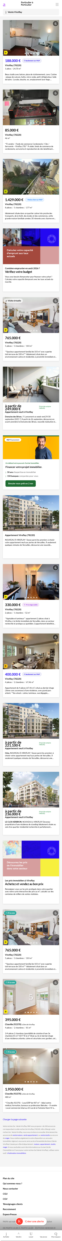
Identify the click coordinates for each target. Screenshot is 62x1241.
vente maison (18, 1135)
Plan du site (8, 1178)
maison (37, 1144)
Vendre (18, 1237)
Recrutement (9, 1209)
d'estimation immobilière (16, 1153)
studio (53, 1144)
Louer (31, 1237)
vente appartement (30, 1135)
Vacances (43, 1237)
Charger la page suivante (15, 1119)
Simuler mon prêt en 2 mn (20, 483)
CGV (5, 1199)
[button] (25, 52)
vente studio (45, 1135)
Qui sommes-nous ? (12, 1183)
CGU (5, 1193)
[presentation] (6, 38)
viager (7, 1138)
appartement (45, 1144)
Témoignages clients (13, 1204)
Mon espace (55, 1237)
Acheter (6, 1237)
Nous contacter (10, 1188)
